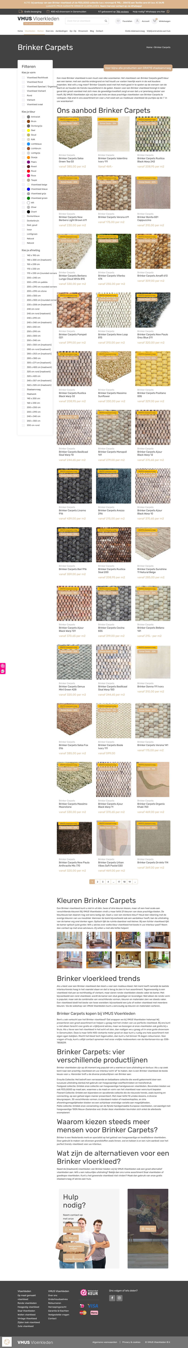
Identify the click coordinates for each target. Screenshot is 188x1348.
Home (20, 31)
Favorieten (127, 21)
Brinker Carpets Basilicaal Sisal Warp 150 (112, 688)
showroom (64, 11)
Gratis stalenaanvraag (135, 31)
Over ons (50, 31)
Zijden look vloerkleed (29, 1322)
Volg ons (149, 1228)
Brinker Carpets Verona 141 (152, 745)
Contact (99, 31)
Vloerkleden (30, 31)
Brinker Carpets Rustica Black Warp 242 (150, 160)
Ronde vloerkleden (27, 1303)
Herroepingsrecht (57, 1307)
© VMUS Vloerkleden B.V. (157, 1342)
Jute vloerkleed (26, 1326)
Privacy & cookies (131, 1342)
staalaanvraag (64, 1179)
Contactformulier (74, 1259)
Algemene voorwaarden (104, 1342)
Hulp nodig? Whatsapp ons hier (149, 11)
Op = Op (73, 31)
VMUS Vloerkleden (58, 1291)
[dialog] (7, 1342)
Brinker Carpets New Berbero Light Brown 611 (73, 219)
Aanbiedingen (62, 31)
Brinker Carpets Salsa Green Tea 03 (71, 160)
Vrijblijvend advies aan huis (158, 31)
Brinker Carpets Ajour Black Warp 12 (149, 453)
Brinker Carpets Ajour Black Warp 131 (71, 629)
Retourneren (54, 1303)
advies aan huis (83, 1179)
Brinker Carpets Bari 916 (73, 569)
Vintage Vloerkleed (27, 1318)
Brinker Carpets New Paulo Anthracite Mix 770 (74, 864)
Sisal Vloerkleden (26, 1310)
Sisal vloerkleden (152, 1172)
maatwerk (72, 1169)
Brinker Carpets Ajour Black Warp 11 (110, 805)
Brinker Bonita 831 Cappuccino (147, 219)
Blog (92, 31)
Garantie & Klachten (58, 1310)
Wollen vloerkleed (27, 1314)
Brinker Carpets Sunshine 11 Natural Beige (152, 571)
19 (130, 882)
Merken (40, 31)
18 (124, 882)
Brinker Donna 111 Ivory (150, 686)
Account (145, 21)
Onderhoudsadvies (58, 1299)
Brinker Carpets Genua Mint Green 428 (72, 688)
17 (119, 882)
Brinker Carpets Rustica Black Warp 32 (72, 395)
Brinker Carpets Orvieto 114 (152, 862)
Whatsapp (73, 1229)
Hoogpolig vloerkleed (28, 1307)
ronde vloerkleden (126, 992)
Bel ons (73, 1238)
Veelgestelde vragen (75, 1247)
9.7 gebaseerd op (113, 11)
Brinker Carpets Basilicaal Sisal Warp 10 (73, 453)
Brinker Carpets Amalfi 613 (152, 275)
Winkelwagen (163, 20)
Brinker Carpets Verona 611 (113, 217)
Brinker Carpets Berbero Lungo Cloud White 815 (73, 277)
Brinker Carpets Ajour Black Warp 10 (149, 512)
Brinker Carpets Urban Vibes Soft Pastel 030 (111, 864)
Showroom (83, 31)
